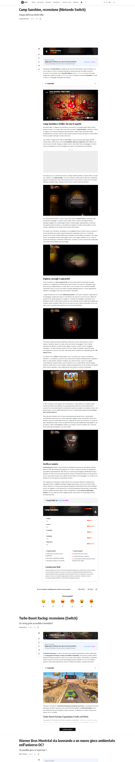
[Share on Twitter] (39, 58)
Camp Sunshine (63, 500)
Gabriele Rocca (23, 627)
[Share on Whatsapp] (39, 62)
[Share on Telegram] (39, 65)
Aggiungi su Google (89, 62)
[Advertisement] (67, 36)
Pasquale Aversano (24, 18)
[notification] (104, 2)
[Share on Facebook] (39, 54)
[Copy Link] (39, 69)
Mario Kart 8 (85, 659)
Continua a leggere (67, 729)
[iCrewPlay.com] (24, 2)
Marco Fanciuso (23, 754)
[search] (107, 2)
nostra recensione (82, 73)
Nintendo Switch (68, 75)
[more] (86, 2)
